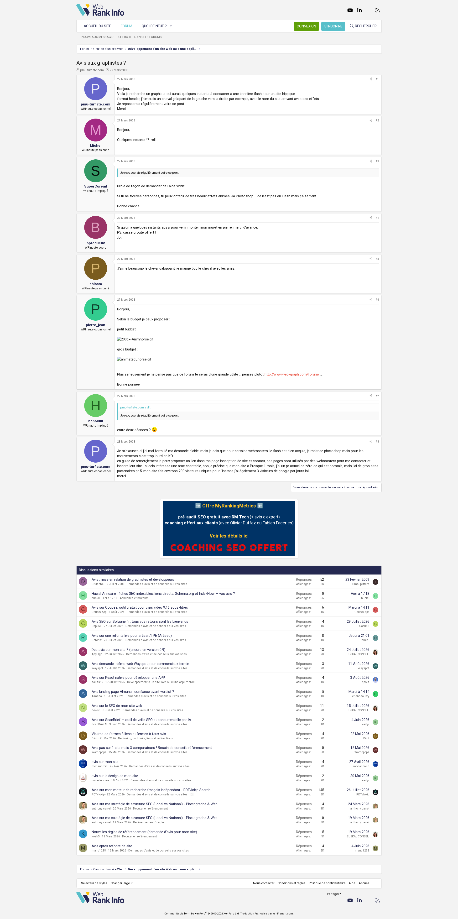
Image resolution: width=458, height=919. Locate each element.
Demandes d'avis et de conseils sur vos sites (157, 584)
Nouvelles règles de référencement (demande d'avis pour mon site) (144, 832)
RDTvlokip (98, 794)
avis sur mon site (105, 762)
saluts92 (97, 682)
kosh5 (96, 836)
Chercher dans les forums (140, 37)
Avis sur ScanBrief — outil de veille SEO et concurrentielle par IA (141, 720)
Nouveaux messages (98, 37)
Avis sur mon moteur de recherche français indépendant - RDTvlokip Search (151, 790)
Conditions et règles (291, 883)
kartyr (365, 724)
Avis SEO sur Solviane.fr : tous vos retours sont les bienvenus (140, 621)
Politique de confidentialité (327, 883)
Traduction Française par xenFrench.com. (267, 913)
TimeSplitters (360, 584)
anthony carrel (101, 808)
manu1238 (99, 850)
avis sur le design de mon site (115, 776)
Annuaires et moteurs (134, 598)
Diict (95, 738)
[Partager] (371, 79)
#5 (377, 259)
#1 (377, 79)
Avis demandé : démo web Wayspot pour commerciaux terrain (140, 664)
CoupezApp (99, 612)
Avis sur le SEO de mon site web (117, 706)
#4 (377, 217)
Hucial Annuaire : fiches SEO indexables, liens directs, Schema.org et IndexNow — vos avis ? (163, 593)
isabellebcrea (100, 780)
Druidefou (98, 584)
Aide (352, 883)
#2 (377, 120)
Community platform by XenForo (201, 913)
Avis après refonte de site (112, 846)
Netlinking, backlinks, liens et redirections (145, 738)
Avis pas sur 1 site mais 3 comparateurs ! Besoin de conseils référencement (152, 748)
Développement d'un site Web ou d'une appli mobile (161, 682)
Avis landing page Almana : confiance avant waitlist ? (133, 691)
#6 (377, 299)
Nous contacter (263, 883)
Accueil (364, 883)
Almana (97, 696)
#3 (377, 161)
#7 (377, 396)
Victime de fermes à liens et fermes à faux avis (129, 734)
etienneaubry (360, 696)
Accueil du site (97, 26)
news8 (96, 710)
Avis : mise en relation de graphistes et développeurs (133, 579)
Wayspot (97, 668)
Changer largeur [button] (121, 883)
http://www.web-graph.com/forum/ (292, 374)
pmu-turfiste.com (92, 70)
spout (365, 682)
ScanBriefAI (99, 724)
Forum (126, 26)
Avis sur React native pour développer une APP (128, 677)
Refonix (97, 640)
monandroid (100, 766)
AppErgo (97, 654)
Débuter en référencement (150, 808)
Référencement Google (148, 822)
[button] (171, 26)
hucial (96, 598)
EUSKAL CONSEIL (358, 654)
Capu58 (97, 626)
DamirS (364, 640)
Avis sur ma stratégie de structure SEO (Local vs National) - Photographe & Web (155, 804)
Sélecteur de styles (94, 883)
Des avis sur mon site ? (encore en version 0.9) (128, 649)
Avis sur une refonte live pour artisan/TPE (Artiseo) (132, 635)
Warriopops (99, 752)
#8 (377, 441)
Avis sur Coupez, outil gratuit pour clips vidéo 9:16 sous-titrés (140, 607)
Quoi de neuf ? (154, 26)
